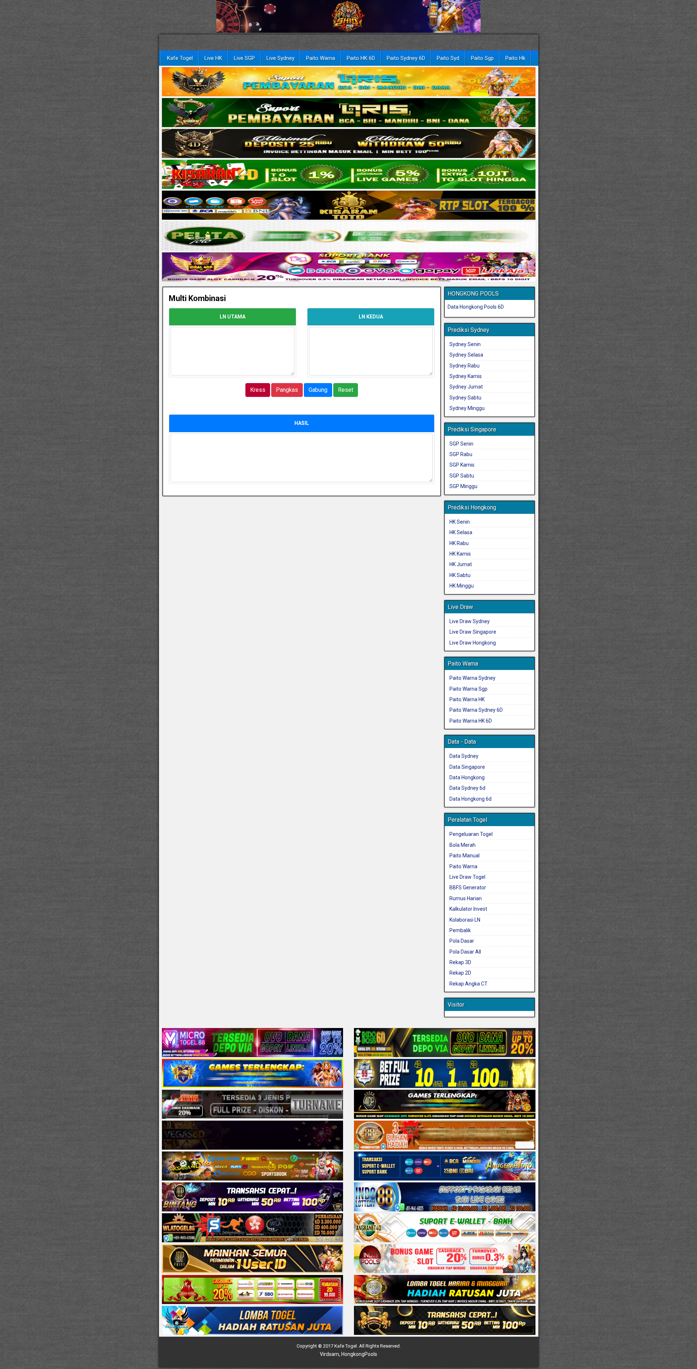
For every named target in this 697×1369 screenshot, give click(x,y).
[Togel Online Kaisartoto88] (252, 1290)
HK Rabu (459, 543)
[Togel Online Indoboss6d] (444, 1043)
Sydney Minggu (467, 408)
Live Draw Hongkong (472, 643)
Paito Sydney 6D (406, 58)
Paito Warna (320, 58)
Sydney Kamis (465, 376)
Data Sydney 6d (467, 788)
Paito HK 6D (361, 58)
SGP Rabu (460, 454)
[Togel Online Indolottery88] (444, 1198)
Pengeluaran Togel (471, 834)
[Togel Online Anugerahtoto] (444, 1167)
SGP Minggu (463, 486)
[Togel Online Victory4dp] (252, 1074)
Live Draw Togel (467, 877)
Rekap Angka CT (468, 984)
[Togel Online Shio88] (444, 1290)
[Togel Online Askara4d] (252, 1167)
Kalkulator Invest (468, 909)
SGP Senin (461, 444)
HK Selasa (460, 532)
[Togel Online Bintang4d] (252, 1198)
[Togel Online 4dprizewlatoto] (252, 1259)
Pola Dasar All (465, 952)
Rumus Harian (465, 898)
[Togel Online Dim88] (348, 113)
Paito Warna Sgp (468, 689)
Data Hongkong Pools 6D (476, 307)
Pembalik (460, 930)
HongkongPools (359, 1354)
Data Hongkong (467, 777)
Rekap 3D (460, 962)
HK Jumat (460, 564)
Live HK (213, 58)
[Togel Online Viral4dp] (348, 267)
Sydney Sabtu (465, 398)
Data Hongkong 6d (470, 799)
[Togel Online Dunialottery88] (444, 1136)
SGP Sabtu (461, 476)
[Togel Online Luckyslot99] (444, 1074)
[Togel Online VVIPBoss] (348, 82)
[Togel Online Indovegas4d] (444, 1321)
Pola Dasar (461, 941)
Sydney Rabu (464, 366)
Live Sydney (280, 58)
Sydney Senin (465, 344)
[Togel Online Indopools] (444, 1259)
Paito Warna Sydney (472, 678)
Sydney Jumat (466, 387)
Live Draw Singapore (472, 632)
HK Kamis (460, 554)
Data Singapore (467, 767)
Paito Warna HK (467, 699)
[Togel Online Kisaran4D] (348, 175)
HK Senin (459, 522)
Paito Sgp (482, 58)
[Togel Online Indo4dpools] (252, 1321)
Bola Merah (462, 845)
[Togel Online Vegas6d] (252, 1136)
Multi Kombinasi (197, 298)
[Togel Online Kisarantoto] (348, 205)
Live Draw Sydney (469, 621)
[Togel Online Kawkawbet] (252, 1105)
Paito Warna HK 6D (470, 721)
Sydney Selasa (466, 355)
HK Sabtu (459, 575)
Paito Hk (515, 58)
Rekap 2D (460, 973)
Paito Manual (464, 855)
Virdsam (329, 1354)
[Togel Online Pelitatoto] (348, 236)
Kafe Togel (180, 58)
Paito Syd (448, 58)
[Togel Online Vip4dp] (444, 1105)
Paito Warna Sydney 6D (476, 710)
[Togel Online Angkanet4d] (444, 1228)
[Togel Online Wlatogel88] (252, 1228)
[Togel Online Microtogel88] (252, 1043)
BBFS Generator (467, 887)
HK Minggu (461, 586)
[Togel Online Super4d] (348, 144)
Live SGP (244, 58)
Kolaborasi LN (464, 920)
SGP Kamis (461, 465)
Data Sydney (463, 756)
